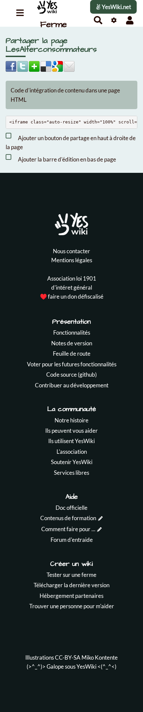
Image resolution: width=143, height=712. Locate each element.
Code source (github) (71, 374)
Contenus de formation (68, 517)
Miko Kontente (99, 657)
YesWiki (86, 666)
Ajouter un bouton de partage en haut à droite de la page (71, 142)
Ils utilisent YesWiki (71, 440)
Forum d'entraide (72, 539)
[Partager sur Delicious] (46, 65)
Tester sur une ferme (71, 574)
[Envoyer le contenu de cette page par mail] (69, 65)
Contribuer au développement (71, 385)
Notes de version (71, 343)
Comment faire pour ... (68, 528)
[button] (130, 20)
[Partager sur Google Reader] (57, 65)
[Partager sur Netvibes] (34, 65)
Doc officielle (71, 507)
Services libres (71, 472)
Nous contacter (71, 251)
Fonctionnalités (71, 332)
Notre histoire (71, 420)
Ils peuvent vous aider (71, 430)
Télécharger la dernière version (71, 585)
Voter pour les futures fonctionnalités (71, 364)
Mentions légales (71, 260)
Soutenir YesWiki (71, 461)
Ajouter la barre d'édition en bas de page (66, 158)
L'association (72, 451)
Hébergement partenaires (71, 595)
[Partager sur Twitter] (22, 65)
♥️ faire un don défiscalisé (71, 296)
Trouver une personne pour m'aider (71, 606)
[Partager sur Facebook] (11, 65)
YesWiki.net (116, 6)
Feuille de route (71, 353)
